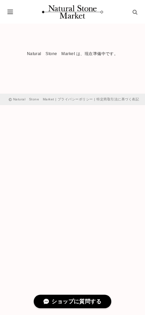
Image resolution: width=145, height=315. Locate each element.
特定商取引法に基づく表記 (117, 99)
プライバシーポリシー (75, 99)
